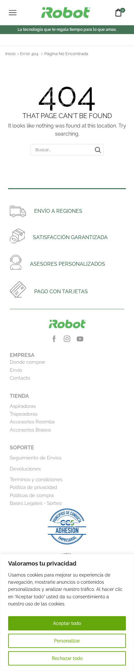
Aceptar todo (67, 623)
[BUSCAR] (97, 149)
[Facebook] (54, 339)
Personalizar (67, 640)
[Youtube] (80, 339)
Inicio (10, 53)
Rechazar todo (67, 658)
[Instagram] (67, 339)
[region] (67, 612)
